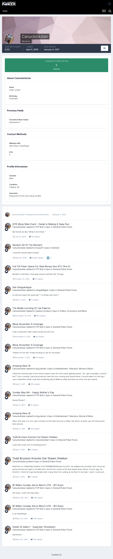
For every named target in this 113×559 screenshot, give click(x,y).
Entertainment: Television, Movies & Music (74, 368)
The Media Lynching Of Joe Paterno (31, 308)
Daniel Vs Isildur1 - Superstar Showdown (33, 526)
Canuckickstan (18, 214)
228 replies (38, 498)
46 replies (39, 336)
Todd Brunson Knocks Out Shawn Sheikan (34, 437)
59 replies (35, 236)
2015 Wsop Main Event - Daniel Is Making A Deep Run (40, 224)
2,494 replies (37, 258)
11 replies (35, 300)
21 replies (38, 279)
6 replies (34, 449)
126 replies (37, 539)
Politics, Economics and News (73, 311)
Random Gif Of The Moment (27, 245)
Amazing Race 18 (21, 365)
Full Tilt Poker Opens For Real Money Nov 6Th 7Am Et (41, 266)
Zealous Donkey (43, 311)
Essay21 (39, 248)
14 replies (34, 405)
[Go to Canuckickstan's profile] (7, 214)
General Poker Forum (62, 227)
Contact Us (56, 555)
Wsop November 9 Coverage (27, 324)
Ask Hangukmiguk (22, 287)
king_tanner (41, 368)
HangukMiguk (42, 290)
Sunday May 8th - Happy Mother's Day (33, 392)
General (55, 248)
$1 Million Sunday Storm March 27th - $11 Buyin (38, 485)
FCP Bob (40, 227)
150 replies (35, 384)
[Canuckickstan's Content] (104, 48)
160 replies (41, 316)
